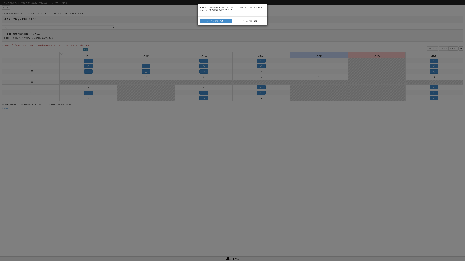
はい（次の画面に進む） (216, 21)
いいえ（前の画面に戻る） (249, 21)
